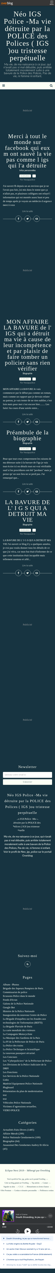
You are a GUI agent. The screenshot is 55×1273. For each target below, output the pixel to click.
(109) (21, 1137)
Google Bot (9, 1007)
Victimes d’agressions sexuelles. (20, 1106)
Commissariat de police (15, 992)
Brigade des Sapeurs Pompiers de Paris (23, 988)
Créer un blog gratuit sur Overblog (17, 1183)
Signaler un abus (10, 1187)
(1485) (18, 1129)
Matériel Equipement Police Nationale (23, 1083)
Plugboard (8, 1087)
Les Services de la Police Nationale (21, 1076)
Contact (45, 1183)
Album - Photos (11, 984)
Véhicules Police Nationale (17, 1102)
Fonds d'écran (10, 999)
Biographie (27, 374)
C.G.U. (21, 1187)
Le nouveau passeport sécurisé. (19, 1053)
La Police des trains (13, 1045)
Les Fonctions (10, 1072)
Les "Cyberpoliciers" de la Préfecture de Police (27, 1060)
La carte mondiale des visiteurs (19, 1030)
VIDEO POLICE (11, 1110)
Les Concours (10, 1057)
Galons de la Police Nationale (18, 1003)
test (5, 1095)
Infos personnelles (27, 171)
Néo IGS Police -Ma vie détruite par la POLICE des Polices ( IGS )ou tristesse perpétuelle (27, 36)
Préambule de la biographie (27, 435)
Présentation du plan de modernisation (23, 1091)
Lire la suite (27, 211)
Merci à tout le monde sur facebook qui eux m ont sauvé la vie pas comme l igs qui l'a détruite (28, 151)
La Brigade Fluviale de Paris (17, 1026)
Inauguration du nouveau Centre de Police (25, 1015)
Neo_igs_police (29, 852)
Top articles (36, 1183)
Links (6, 1079)
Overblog (45, 1170)
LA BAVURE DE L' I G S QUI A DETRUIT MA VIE (27, 511)
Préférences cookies (47, 1190)
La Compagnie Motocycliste (17, 1034)
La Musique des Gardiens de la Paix (21, 1038)
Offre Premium (6, 1190)
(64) (11, 1141)
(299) (13, 1133)
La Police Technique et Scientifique (21, 1049)
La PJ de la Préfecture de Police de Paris (23, 1041)
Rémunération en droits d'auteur (38, 1187)
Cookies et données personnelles (25, 1190)
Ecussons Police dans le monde (19, 996)
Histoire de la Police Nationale (19, 1011)
